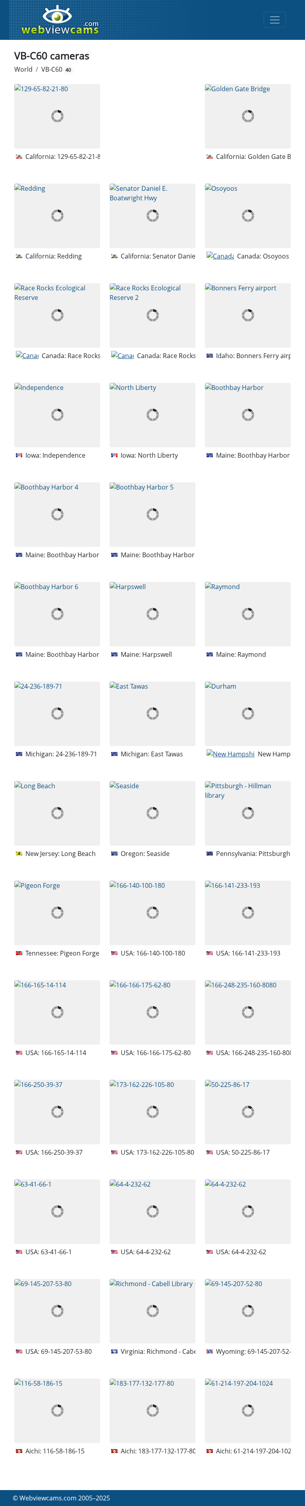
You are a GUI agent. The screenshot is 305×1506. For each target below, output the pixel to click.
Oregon (132, 853)
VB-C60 (56, 69)
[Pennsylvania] (210, 853)
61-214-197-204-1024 (264, 1451)
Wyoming (230, 1351)
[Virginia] (114, 1351)
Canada (248, 256)
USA (127, 953)
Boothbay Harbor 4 (75, 554)
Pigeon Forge (79, 953)
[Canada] (220, 256)
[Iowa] (19, 455)
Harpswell (157, 654)
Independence (63, 455)
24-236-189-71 (76, 754)
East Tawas (167, 754)
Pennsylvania (235, 853)
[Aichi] (19, 1451)
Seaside (158, 853)
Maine (225, 455)
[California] (19, 156)
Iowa (32, 455)
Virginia (132, 1351)
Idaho (224, 355)
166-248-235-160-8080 (264, 1052)
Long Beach (78, 853)
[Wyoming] (210, 1351)
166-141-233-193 (256, 953)
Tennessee (41, 953)
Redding (69, 256)
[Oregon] (114, 853)
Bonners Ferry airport (268, 355)
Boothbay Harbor (263, 455)
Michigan (38, 754)
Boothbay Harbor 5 (171, 554)
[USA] (114, 953)
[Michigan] (19, 754)
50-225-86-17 (251, 1152)
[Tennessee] (19, 953)
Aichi (32, 1451)
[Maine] (210, 455)
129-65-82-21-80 (80, 156)
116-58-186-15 (64, 1451)
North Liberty (158, 455)
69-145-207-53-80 (66, 1351)
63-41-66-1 (56, 1251)
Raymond (251, 654)
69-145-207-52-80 (272, 1351)
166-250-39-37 (62, 1152)
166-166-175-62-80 (163, 1052)
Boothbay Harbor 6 (75, 654)
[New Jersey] (19, 853)
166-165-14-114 (63, 1052)
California (39, 156)
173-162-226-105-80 (165, 1152)
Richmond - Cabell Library (185, 1351)
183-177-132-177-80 (167, 1451)
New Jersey (41, 853)
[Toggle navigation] (275, 20)
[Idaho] (210, 356)
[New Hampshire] (231, 754)
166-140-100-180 (160, 953)
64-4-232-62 (153, 1251)
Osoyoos (276, 256)
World (23, 69)
